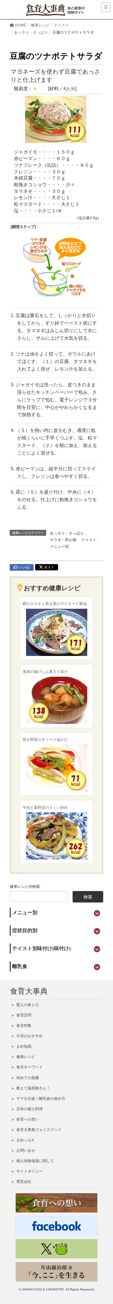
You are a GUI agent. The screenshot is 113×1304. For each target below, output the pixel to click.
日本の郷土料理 (29, 1109)
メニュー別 (59, 546)
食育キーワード (29, 1067)
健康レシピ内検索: (25, 886)
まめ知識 (23, 1046)
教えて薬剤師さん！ (32, 1088)
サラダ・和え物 (63, 540)
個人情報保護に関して (34, 1161)
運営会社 (23, 1181)
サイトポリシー (29, 1171)
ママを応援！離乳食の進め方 (40, 1098)
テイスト (88, 540)
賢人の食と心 (27, 1005)
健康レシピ (25, 1057)
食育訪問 (23, 1015)
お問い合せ (25, 1150)
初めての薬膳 (27, 1078)
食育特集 (23, 1025)
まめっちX (24, 1140)
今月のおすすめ (29, 1036)
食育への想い (27, 1119)
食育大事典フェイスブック (38, 1130)
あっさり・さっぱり (67, 533)
